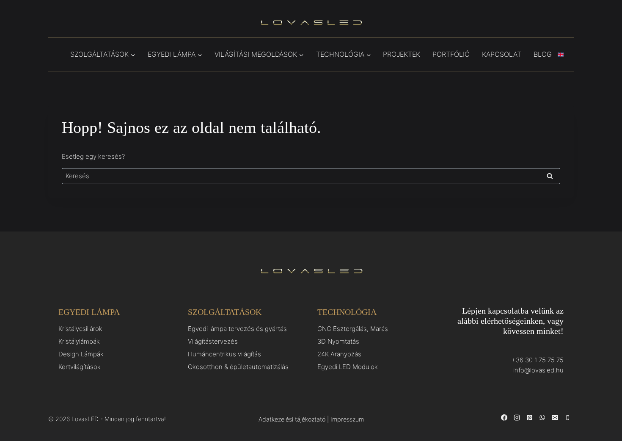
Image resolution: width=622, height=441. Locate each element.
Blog (543, 54)
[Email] (554, 417)
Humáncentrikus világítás (224, 354)
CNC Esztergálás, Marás (352, 329)
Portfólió (451, 54)
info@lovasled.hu (538, 370)
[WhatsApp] (542, 417)
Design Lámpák (81, 354)
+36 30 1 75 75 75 (538, 360)
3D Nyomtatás (338, 341)
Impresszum (347, 419)
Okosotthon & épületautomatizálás (238, 367)
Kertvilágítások (79, 367)
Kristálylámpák (79, 341)
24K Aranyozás (339, 354)
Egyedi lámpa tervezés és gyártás (237, 329)
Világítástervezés (213, 341)
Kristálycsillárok (80, 329)
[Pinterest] (529, 417)
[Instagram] (516, 417)
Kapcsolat (501, 54)
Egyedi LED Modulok (347, 367)
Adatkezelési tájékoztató (292, 419)
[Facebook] (504, 417)
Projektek (401, 54)
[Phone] (567, 417)
